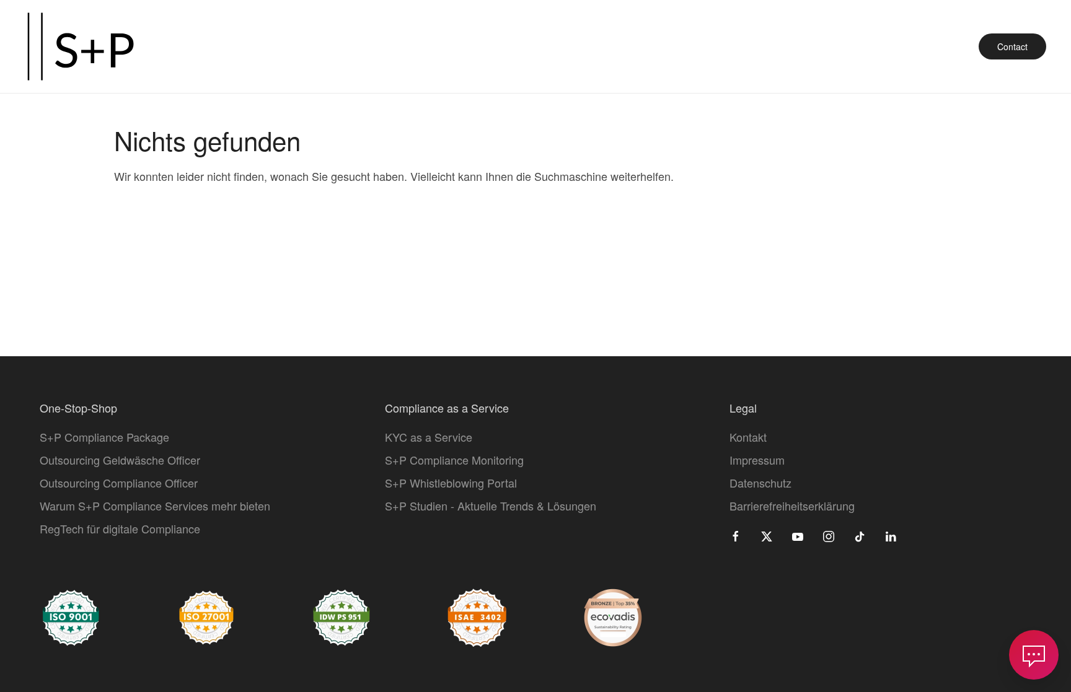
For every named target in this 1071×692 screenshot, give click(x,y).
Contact (1012, 46)
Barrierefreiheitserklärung (792, 505)
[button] (1034, 655)
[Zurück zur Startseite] (80, 46)
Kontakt (748, 437)
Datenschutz (760, 483)
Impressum (757, 460)
